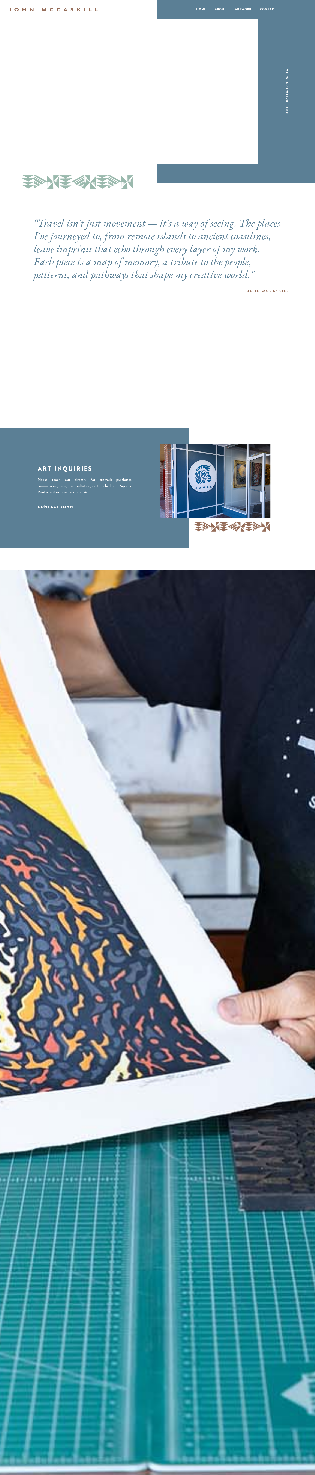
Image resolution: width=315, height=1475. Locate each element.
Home (201, 9)
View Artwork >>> (286, 92)
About (220, 9)
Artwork (243, 9)
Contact (268, 9)
